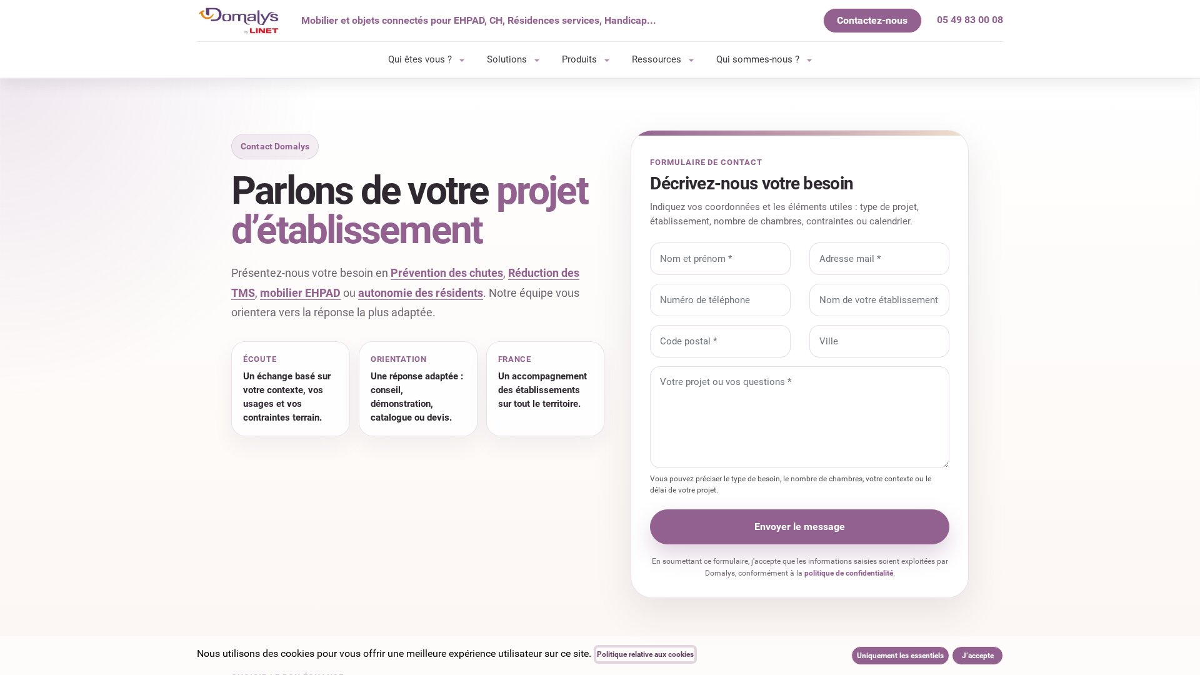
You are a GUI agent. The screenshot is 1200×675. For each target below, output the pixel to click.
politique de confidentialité (848, 573)
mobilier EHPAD (300, 292)
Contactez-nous (872, 20)
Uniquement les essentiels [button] (900, 655)
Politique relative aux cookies (645, 654)
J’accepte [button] (978, 655)
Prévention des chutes (447, 272)
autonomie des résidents (420, 292)
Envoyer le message (799, 526)
